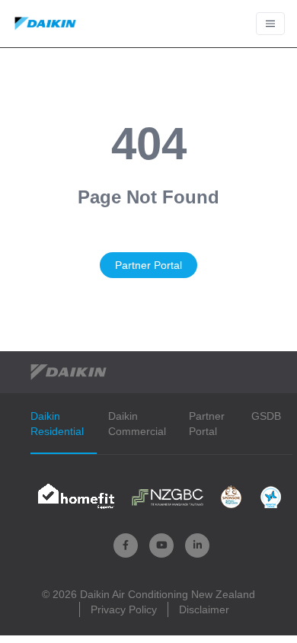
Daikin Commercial (137, 423)
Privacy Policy (124, 609)
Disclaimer (204, 609)
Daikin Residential (57, 423)
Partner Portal (148, 265)
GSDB (266, 416)
